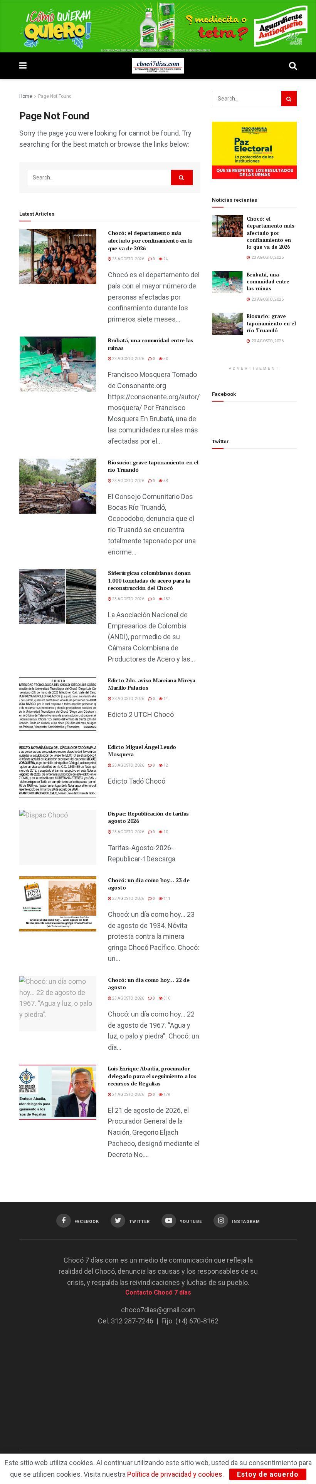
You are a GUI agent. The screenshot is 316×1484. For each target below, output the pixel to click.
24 (165, 259)
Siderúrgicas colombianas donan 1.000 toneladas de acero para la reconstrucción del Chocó (149, 580)
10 (165, 832)
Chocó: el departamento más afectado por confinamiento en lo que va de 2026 (150, 240)
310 (166, 998)
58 (165, 481)
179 (166, 1094)
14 (165, 699)
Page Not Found (55, 96)
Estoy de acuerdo (268, 1474)
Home (25, 96)
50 (165, 359)
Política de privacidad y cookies (174, 1474)
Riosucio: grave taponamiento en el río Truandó (271, 323)
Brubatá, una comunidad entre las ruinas (268, 281)
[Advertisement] (158, 1382)
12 (165, 765)
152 (166, 599)
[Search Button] (182, 177)
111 (166, 898)
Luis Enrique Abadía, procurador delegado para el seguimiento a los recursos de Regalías (152, 1076)
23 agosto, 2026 (127, 259)
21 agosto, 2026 (127, 1094)
